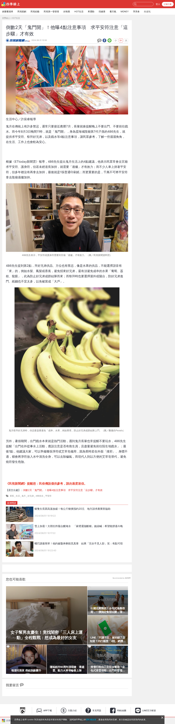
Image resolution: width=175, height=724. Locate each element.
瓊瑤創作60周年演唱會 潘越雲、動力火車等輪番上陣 (67, 668)
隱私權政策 (91, 719)
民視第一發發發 (51, 11)
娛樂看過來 (7, 11)
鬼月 (24, 496)
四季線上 (6, 18)
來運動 (91, 11)
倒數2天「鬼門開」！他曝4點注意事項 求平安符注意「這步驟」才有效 (63, 490)
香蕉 (12, 496)
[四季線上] (10, 4)
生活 (18, 496)
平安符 (48, 496)
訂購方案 (168, 4)
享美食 (136, 11)
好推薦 (66, 11)
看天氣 (113, 11)
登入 (158, 4)
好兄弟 (31, 496)
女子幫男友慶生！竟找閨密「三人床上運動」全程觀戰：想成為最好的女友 (47, 635)
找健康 (102, 11)
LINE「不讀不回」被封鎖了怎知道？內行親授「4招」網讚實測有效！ (108, 639)
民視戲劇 (22, 11)
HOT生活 (78, 11)
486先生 (39, 496)
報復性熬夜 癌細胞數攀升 (26, 670)
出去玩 (147, 11)
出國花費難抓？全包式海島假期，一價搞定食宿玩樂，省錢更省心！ (108, 610)
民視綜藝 (35, 11)
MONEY (125, 11)
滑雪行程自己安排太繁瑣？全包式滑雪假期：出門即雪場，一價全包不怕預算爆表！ (108, 668)
